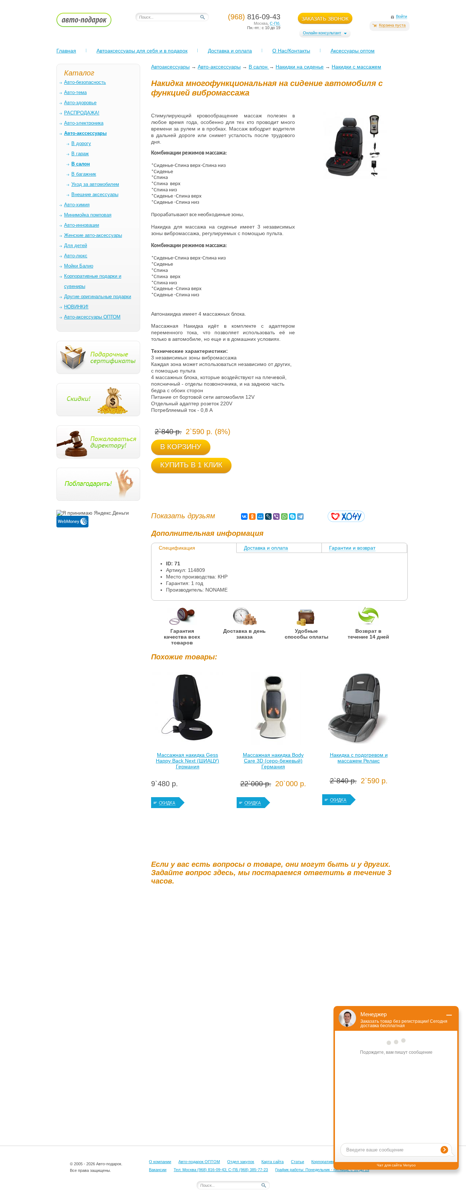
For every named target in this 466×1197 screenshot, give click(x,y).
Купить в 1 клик (191, 465)
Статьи (297, 1161)
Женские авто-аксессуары (93, 235)
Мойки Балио (78, 266)
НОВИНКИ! (76, 306)
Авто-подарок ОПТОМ (199, 1161)
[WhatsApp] (284, 516)
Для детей (75, 245)
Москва (261, 23)
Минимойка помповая (87, 215)
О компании (160, 1161)
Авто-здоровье (80, 102)
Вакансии (157, 1169)
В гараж (80, 153)
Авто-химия (77, 204)
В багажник (83, 174)
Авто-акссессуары (219, 67)
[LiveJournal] (268, 516)
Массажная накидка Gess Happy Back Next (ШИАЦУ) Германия (187, 760)
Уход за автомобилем (95, 184)
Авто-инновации (81, 225)
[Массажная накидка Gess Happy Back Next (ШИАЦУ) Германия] (187, 710)
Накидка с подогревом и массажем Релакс (359, 758)
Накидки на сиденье (300, 67)
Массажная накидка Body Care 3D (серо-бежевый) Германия (273, 760)
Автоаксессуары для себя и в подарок (141, 51)
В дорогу (81, 143)
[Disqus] (280, 981)
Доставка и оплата (230, 51)
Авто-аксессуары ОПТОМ (92, 317)
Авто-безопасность (85, 82)
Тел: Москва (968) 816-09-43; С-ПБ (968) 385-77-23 (221, 1169)
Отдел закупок (240, 1161)
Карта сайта (272, 1161)
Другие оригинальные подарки (97, 296)
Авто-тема (75, 92)
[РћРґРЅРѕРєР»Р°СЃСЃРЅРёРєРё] (252, 516)
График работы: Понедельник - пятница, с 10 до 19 (322, 1169)
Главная (66, 51)
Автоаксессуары (170, 67)
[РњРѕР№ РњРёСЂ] (260, 516)
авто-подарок (90, 22)
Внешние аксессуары (94, 194)
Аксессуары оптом (353, 51)
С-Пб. (275, 23)
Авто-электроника (83, 123)
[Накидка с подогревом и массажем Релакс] (358, 710)
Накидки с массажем (356, 67)
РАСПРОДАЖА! (81, 113)
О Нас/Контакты (291, 51)
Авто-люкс (75, 255)
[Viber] (276, 516)
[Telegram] (300, 516)
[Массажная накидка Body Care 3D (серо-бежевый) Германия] (273, 710)
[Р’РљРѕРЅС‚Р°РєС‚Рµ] (244, 516)
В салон (259, 67)
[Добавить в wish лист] (346, 516)
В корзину (180, 446)
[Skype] (292, 516)
